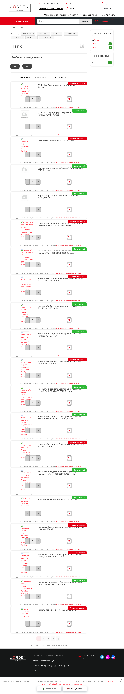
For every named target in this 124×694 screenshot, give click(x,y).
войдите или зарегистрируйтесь (68, 107)
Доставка (49, 656)
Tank (96, 40)
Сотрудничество (65, 15)
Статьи (77, 15)
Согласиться (50, 689)
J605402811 (56, 34)
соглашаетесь (113, 681)
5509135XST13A (28, 34)
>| (58, 638)
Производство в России (93, 15)
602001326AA (43, 34)
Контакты (110, 15)
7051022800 (31, 38)
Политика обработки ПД (43, 661)
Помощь (104, 21)
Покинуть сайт (75, 689)
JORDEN (103, 62)
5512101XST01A (17, 38)
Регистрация (64, 665)
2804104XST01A (46, 38)
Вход (34, 670)
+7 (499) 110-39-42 (50, 4)
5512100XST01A (71, 34)
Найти (85, 21)
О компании (50, 15)
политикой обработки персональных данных (62, 684)
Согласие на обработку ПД (44, 665)
